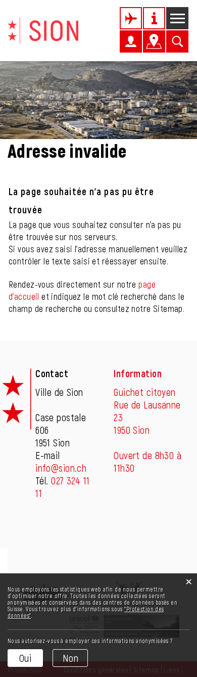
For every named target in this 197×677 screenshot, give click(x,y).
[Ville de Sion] (43, 29)
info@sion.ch (60, 468)
